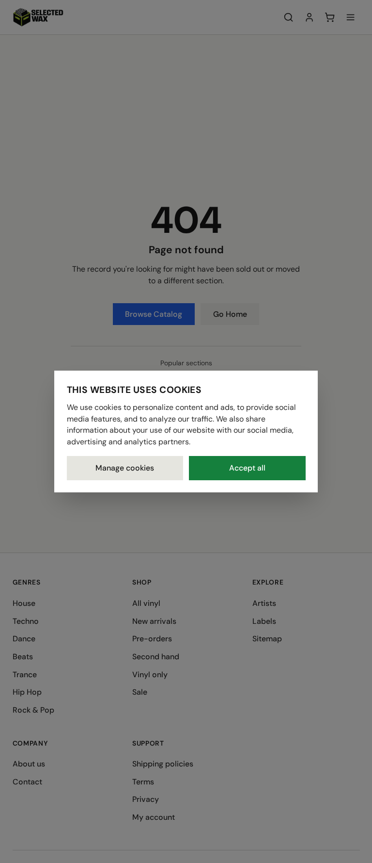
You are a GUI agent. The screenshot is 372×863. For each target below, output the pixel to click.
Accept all (247, 468)
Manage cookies (124, 468)
